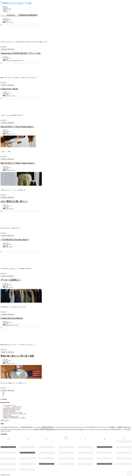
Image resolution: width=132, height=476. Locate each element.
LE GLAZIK (16, 429)
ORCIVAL (76, 429)
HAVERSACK (100, 427)
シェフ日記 (7, 431)
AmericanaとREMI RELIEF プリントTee (20, 53)
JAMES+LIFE (122, 427)
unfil (125, 429)
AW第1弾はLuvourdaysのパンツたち (12, 408)
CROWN (7, 208)
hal (77, 427)
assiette (20, 427)
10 (27, 452)
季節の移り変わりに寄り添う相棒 (17, 356)
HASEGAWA (86, 427)
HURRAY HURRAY (106, 427)
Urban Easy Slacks (9, 88)
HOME (5, 6)
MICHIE (48, 429)
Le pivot (22, 429)
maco (37, 429)
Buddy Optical (34, 427)
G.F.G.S (7, 22)
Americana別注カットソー (9, 405)
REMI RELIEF (15, 60)
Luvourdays (32, 429)
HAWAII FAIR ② (7, 415)
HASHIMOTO (93, 427)
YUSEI (11, 22)
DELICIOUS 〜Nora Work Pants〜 (17, 126)
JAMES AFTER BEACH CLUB (10, 416)
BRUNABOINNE (26, 427)
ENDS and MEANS (59, 427)
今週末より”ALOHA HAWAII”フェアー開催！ (14, 417)
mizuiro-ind (58, 429)
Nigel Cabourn (69, 429)
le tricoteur (26, 429)
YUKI (128, 429)
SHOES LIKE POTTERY (98, 429)
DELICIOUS (8, 95)
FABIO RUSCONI (67, 427)
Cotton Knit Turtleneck (12, 318)
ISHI (112, 427)
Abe (1, 427)
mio (53, 429)
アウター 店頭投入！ (11, 280)
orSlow (81, 429)
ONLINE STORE (7, 9)
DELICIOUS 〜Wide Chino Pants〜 (18, 163)
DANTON (39, 427)
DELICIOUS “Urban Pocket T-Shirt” (11, 409)
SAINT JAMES (90, 429)
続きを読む (3, 46)
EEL (54, 427)
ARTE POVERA (14, 427)
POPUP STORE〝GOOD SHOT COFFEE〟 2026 (14, 413)
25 (46, 463)
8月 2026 (66, 437)
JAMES (6, 246)
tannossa (122, 429)
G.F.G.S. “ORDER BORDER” (19, 15)
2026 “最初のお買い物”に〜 (14, 201)
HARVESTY (81, 427)
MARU (42, 429)
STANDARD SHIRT (10, 325)
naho (63, 429)
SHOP (4, 10)
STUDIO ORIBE (116, 429)
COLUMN (5, 7)
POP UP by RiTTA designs (9, 410)
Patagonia (85, 429)
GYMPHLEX (73, 427)
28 (104, 463)
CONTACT (6, 11)
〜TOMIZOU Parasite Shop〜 (15, 239)
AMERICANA (8, 60)
